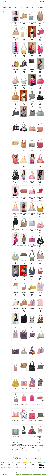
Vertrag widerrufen (17, 467)
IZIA (15, 458)
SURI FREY (27, 458)
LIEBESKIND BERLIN (40, 458)
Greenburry (20, 458)
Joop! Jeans (36, 458)
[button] (43, 1)
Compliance (9, 467)
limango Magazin (2, 466)
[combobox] (38, 2)
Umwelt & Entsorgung (18, 466)
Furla (24, 458)
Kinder (25, 466)
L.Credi (14, 459)
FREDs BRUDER (13, 458)
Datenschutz (9, 466)
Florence (31, 458)
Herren (3, 13)
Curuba (17, 458)
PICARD (29, 458)
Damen (3, 12)
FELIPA (22, 458)
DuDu (33, 458)
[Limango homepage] (4, 1)
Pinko (16, 459)
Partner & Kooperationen (3, 467)
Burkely (12, 459)
